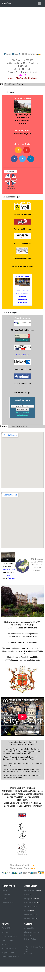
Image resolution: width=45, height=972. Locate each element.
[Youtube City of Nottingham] (26, 150)
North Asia (28, 914)
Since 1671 (6, 928)
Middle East (29, 918)
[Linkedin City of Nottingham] (30, 158)
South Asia (28, 906)
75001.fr (5, 944)
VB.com (5, 932)
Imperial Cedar (8, 952)
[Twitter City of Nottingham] (22, 158)
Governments (8, 902)
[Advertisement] (22, 29)
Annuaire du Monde (10, 956)
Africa (26, 894)
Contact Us (29, 928)
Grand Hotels (7, 940)
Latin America (30, 902)
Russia (27, 910)
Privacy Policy (30, 939)
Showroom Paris (9, 948)
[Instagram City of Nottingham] (18, 150)
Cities (4, 898)
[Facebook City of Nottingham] (14, 158)
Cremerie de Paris (9, 936)
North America (30, 890)
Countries (6, 894)
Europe (27, 898)
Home (4, 890)
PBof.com (7, 3)
